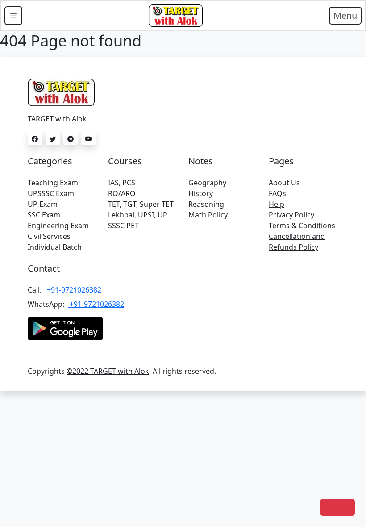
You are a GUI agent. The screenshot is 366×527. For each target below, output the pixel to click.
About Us (284, 183)
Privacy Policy (291, 215)
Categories (50, 161)
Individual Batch (55, 247)
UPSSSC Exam (51, 193)
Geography (207, 183)
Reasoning (206, 204)
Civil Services (49, 236)
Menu (345, 15)
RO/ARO (122, 193)
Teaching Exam (53, 183)
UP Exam (43, 204)
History (200, 193)
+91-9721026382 (73, 290)
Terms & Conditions (302, 225)
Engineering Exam (58, 225)
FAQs (277, 193)
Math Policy (208, 215)
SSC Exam (44, 215)
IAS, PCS (121, 183)
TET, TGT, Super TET (141, 204)
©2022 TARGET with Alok (108, 371)
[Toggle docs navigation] (13, 15)
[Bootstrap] (175, 15)
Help (276, 204)
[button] (337, 507)
